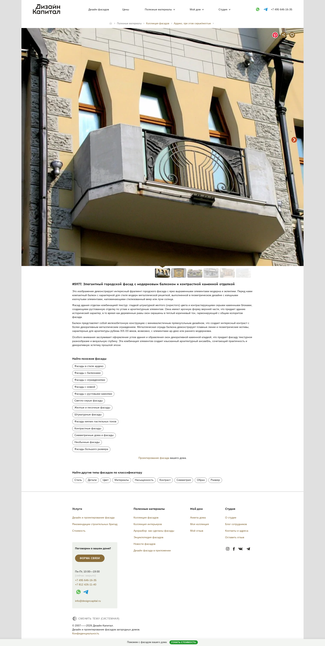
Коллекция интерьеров (148, 524)
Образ (201, 479)
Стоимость (78, 530)
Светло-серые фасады (88, 400)
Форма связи (90, 558)
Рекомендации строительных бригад (94, 524)
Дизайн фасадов (98, 9)
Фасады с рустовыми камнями (93, 393)
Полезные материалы (158, 9)
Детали (92, 479)
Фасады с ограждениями (89, 379)
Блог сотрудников (236, 524)
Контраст (165, 479)
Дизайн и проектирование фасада (93, 517)
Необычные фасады (87, 442)
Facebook (233, 549)
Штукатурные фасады (88, 414)
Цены (125, 9)
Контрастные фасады (87, 428)
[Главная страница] (47, 13)
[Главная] (111, 23)
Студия (223, 9)
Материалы (122, 479)
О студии (230, 517)
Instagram (227, 549)
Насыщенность (144, 479)
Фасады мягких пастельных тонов (95, 421)
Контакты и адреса (236, 530)
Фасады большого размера (91, 449)
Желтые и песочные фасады (92, 407)
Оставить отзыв (234, 537)
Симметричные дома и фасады (94, 435)
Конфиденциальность (85, 633)
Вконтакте (240, 549)
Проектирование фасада (153, 457)
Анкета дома (198, 517)
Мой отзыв (196, 530)
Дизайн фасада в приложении (152, 550)
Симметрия (184, 479)
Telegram (248, 549)
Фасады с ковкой (84, 386)
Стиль (78, 479)
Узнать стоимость (183, 642)
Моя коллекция (199, 524)
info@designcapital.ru (88, 600)
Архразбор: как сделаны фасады (154, 530)
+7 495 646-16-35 (281, 9)
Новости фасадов (144, 543)
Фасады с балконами (87, 372)
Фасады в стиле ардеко (88, 366)
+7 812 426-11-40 (85, 584)
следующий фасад (294, 140)
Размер (215, 479)
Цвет (106, 479)
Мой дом (195, 9)
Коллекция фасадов (146, 517)
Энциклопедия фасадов (148, 537)
